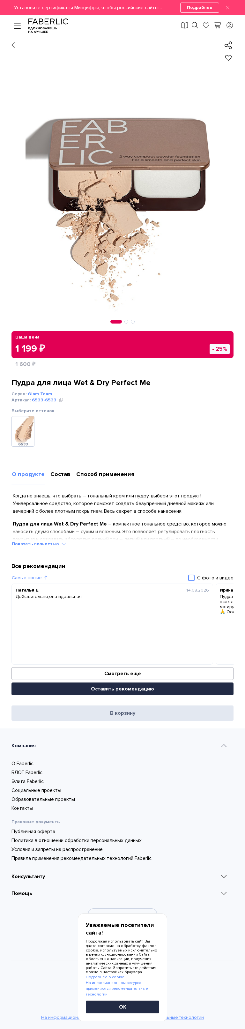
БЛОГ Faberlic (26, 772)
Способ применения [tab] (105, 474)
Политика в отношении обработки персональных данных (76, 840)
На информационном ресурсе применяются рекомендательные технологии (117, 989)
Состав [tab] (60, 474)
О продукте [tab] (28, 474)
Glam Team (40, 394)
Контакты (22, 808)
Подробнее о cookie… (106, 977)
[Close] (227, 7)
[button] (122, 7)
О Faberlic (22, 763)
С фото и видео (215, 578)
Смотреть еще (122, 673)
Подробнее (199, 7)
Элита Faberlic (27, 781)
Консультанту (28, 876)
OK (122, 1007)
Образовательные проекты (43, 799)
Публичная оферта (33, 831)
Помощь (21, 893)
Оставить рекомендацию (122, 689)
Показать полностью (35, 544)
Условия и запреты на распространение (57, 849)
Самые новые (27, 577)
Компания (23, 745)
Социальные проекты (36, 790)
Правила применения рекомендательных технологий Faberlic (81, 858)
